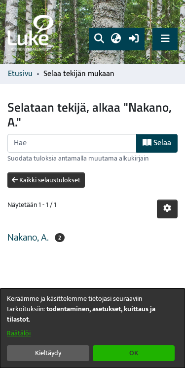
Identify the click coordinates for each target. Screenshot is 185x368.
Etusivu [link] (20, 74)
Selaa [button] (161, 143)
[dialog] (92, 328)
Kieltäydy (48, 353)
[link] (32, 32)
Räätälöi (19, 333)
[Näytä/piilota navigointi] (165, 39)
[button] (99, 39)
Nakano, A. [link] (28, 237)
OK (133, 353)
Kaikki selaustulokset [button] (49, 180)
